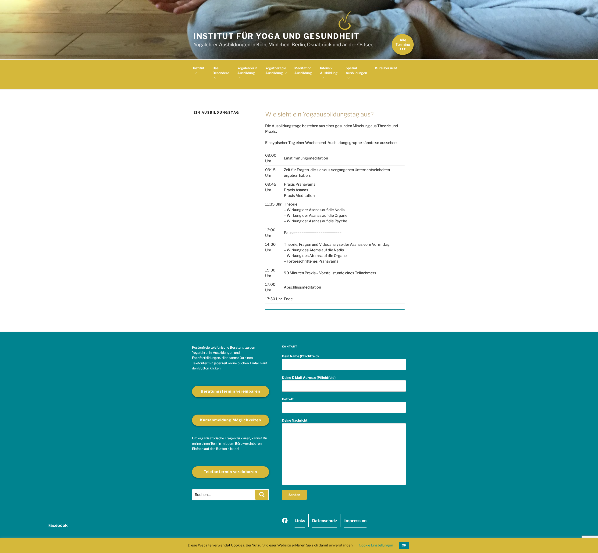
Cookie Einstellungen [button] (376, 545)
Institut (198, 68)
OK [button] (404, 545)
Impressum (355, 520)
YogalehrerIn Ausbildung (247, 70)
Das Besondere (221, 70)
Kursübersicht (386, 68)
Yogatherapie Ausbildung (275, 70)
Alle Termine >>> (402, 44)
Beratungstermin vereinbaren (230, 391)
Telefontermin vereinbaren (230, 472)
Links (300, 520)
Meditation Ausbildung (303, 70)
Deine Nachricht (294, 420)
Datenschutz (324, 520)
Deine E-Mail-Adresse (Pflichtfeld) (308, 378)
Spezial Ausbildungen (356, 70)
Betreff (288, 399)
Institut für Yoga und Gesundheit (276, 36)
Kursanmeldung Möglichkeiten (230, 420)
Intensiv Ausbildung (329, 70)
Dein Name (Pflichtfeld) (300, 356)
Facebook (285, 522)
